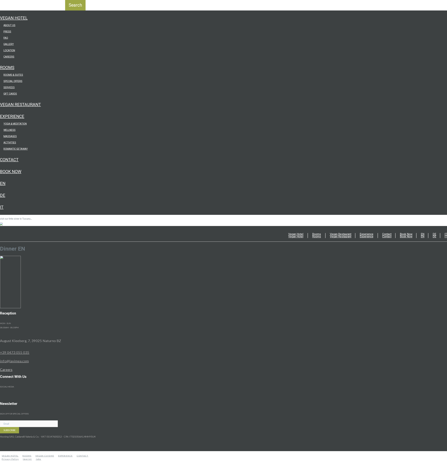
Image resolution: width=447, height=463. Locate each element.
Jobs (38, 459)
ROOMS (27, 456)
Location (9, 50)
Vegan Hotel (14, 18)
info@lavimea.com (14, 361)
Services (9, 87)
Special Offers (12, 81)
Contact (9, 159)
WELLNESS (9, 130)
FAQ (5, 37)
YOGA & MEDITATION (15, 123)
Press (7, 31)
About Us (9, 25)
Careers (8, 56)
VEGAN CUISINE (44, 456)
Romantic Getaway (15, 148)
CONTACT (82, 456)
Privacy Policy (10, 459)
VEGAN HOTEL (10, 456)
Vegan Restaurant (20, 104)
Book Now (10, 171)
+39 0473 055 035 (14, 352)
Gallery (8, 44)
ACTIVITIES (9, 142)
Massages (10, 136)
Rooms (7, 67)
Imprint (27, 459)
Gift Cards (10, 93)
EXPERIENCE (65, 456)
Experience (12, 116)
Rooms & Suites (13, 74)
